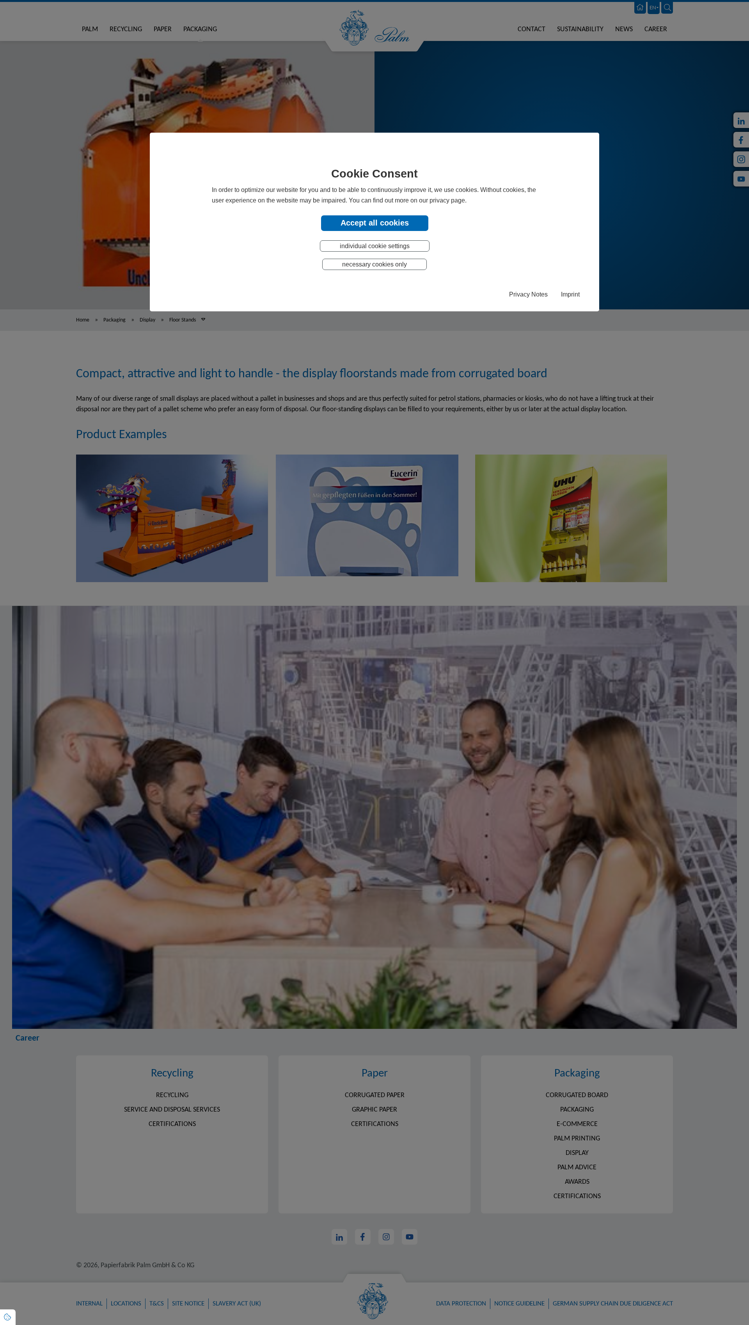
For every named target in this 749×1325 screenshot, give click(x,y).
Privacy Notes (528, 294)
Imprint (570, 294)
